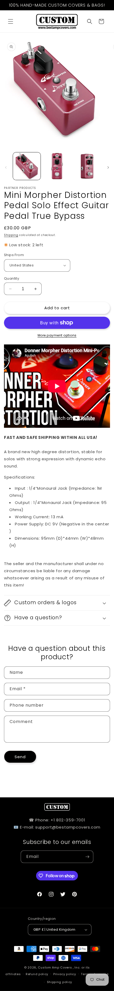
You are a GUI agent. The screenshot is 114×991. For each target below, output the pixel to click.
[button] (10, 21)
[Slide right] (108, 167)
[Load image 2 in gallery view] (57, 166)
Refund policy (37, 974)
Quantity (11, 278)
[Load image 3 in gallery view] (87, 166)
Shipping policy (59, 982)
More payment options (57, 335)
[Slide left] (6, 167)
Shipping (11, 235)
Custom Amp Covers (55, 967)
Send (20, 757)
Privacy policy (64, 974)
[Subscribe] (87, 857)
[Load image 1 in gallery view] (27, 166)
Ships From (14, 254)
